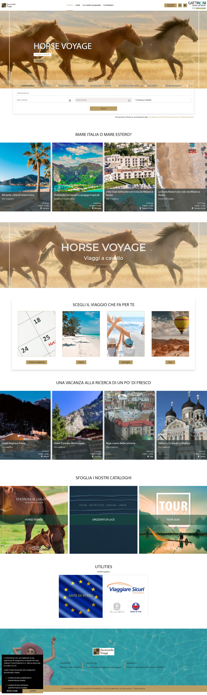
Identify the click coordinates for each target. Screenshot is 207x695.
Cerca (103, 108)
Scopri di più (34, 488)
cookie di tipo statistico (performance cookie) (18, 686)
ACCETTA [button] (33, 691)
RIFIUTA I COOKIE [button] (12, 691)
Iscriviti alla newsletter (170, 5)
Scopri (103, 266)
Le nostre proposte (92, 5)
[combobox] (103, 93)
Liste (77, 5)
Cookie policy (139, 689)
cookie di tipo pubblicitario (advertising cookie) (19, 679)
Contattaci (108, 5)
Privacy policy (126, 689)
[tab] (27, 85)
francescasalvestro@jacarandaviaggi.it (104, 667)
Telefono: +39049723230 (70, 667)
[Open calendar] (70, 100)
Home (70, 5)
